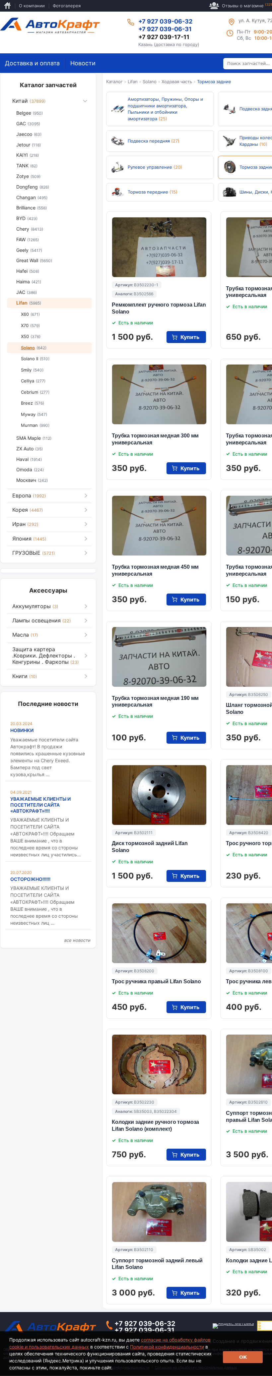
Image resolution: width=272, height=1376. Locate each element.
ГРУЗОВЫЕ (33, 552)
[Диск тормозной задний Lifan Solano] (159, 795)
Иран (25, 524)
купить (189, 337)
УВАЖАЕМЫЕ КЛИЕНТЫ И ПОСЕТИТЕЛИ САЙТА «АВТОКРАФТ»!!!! (40, 805)
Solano (150, 81)
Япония (29, 538)
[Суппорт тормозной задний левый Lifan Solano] (159, 1212)
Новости (83, 63)
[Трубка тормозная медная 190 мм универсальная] (159, 657)
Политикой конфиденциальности (167, 1346)
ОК (243, 1357)
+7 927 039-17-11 (163, 36)
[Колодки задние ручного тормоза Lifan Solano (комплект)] (159, 1064)
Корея (27, 509)
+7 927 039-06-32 (165, 21)
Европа (29, 495)
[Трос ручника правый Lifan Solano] (159, 933)
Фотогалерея (67, 5)
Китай (29, 100)
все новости (77, 940)
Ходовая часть (177, 81)
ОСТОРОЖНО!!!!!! (30, 879)
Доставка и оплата (32, 63)
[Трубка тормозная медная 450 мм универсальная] (159, 525)
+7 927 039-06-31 (165, 29)
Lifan (133, 81)
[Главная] (50, 25)
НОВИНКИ (22, 730)
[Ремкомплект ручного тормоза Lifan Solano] (159, 247)
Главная (7, 6)
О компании (32, 5)
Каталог (114, 81)
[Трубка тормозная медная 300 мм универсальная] (159, 394)
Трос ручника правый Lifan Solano (156, 981)
